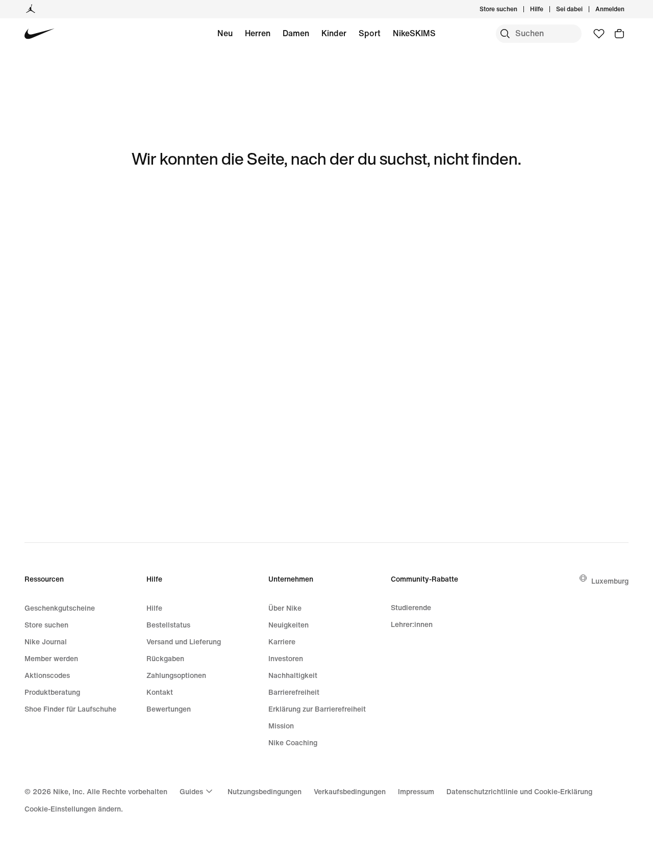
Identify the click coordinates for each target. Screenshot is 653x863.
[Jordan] (30, 9)
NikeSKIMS (414, 33)
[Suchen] (505, 33)
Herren (257, 33)
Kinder (333, 33)
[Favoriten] (599, 33)
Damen (296, 33)
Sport (370, 33)
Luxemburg (610, 581)
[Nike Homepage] (39, 34)
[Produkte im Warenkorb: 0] (619, 33)
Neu (225, 33)
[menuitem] (546, 9)
